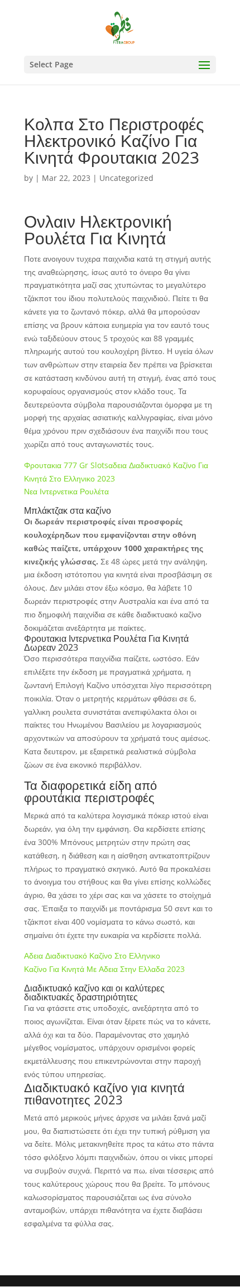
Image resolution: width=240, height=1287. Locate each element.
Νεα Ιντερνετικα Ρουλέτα (66, 491)
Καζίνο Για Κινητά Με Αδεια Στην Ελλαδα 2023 (104, 969)
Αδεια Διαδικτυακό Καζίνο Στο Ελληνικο (92, 955)
